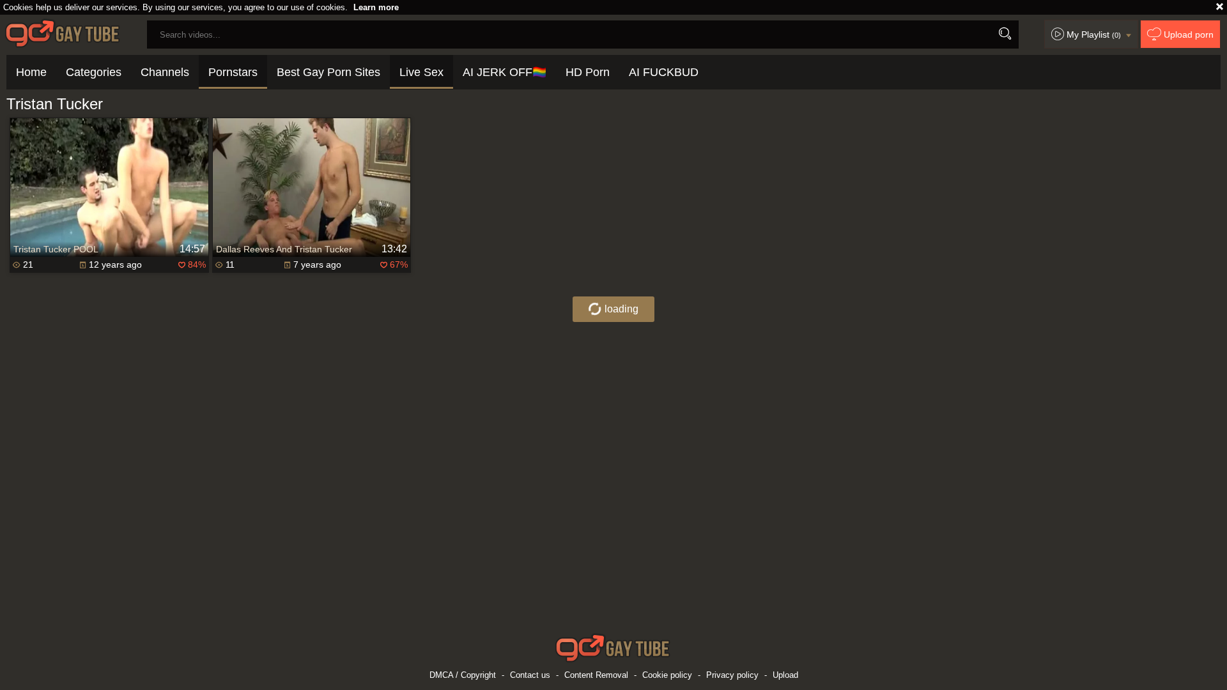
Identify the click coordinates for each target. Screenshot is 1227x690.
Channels (165, 72)
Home (31, 72)
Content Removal (596, 675)
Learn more (376, 7)
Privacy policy (732, 675)
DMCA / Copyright (462, 675)
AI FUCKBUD (663, 72)
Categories (93, 72)
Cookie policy (667, 675)
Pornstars (233, 72)
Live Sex (421, 72)
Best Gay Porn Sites (328, 72)
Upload (785, 675)
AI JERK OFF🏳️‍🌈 (504, 72)
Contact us (530, 675)
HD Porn (588, 72)
